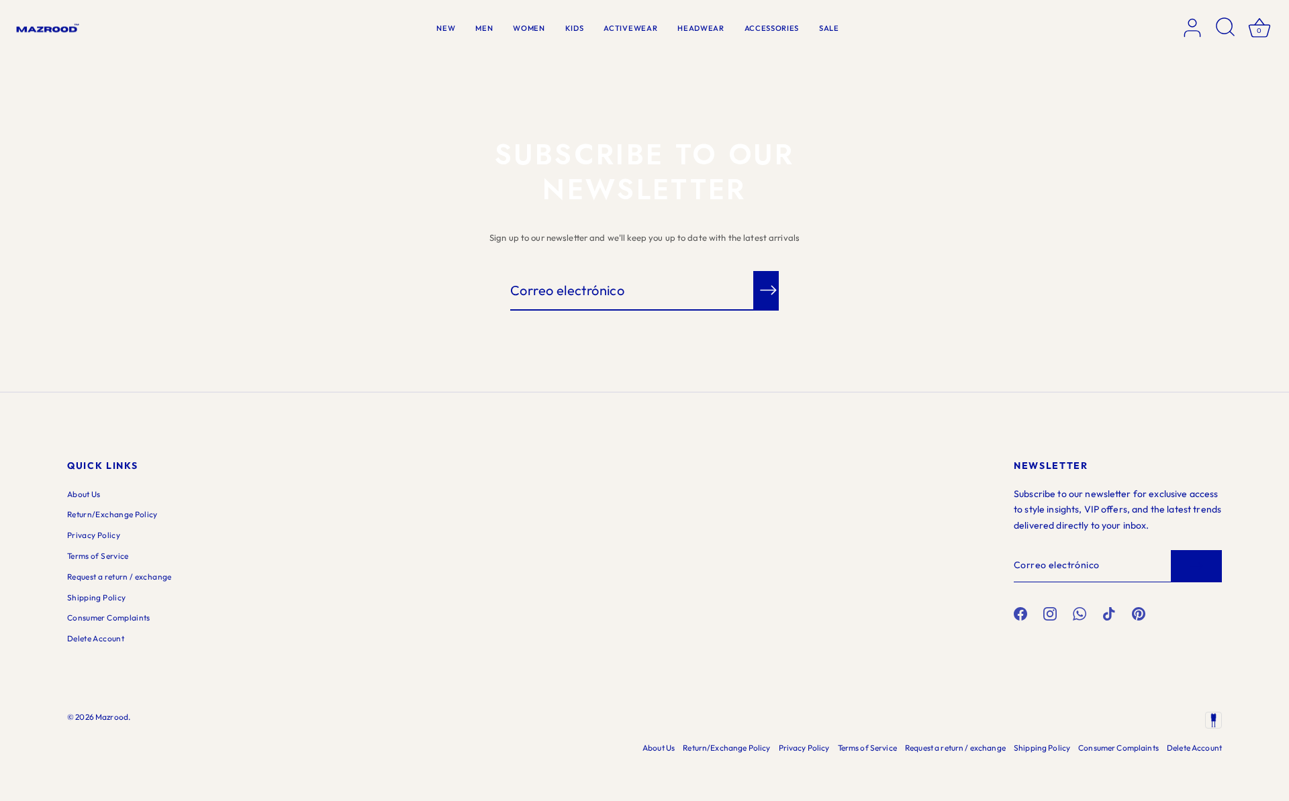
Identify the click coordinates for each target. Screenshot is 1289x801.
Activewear (630, 28)
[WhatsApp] (1079, 613)
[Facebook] (1020, 613)
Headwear (700, 28)
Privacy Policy (93, 535)
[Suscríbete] (768, 290)
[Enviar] (1196, 566)
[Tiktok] (1109, 613)
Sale (829, 28)
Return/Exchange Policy (112, 514)
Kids (574, 28)
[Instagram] (1050, 613)
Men (484, 28)
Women (528, 28)
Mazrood (111, 717)
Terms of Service (98, 556)
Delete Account (95, 638)
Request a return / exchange (119, 577)
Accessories (772, 28)
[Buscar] (1226, 28)
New (445, 28)
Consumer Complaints (108, 617)
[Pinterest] (1138, 613)
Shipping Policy (96, 597)
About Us (84, 494)
